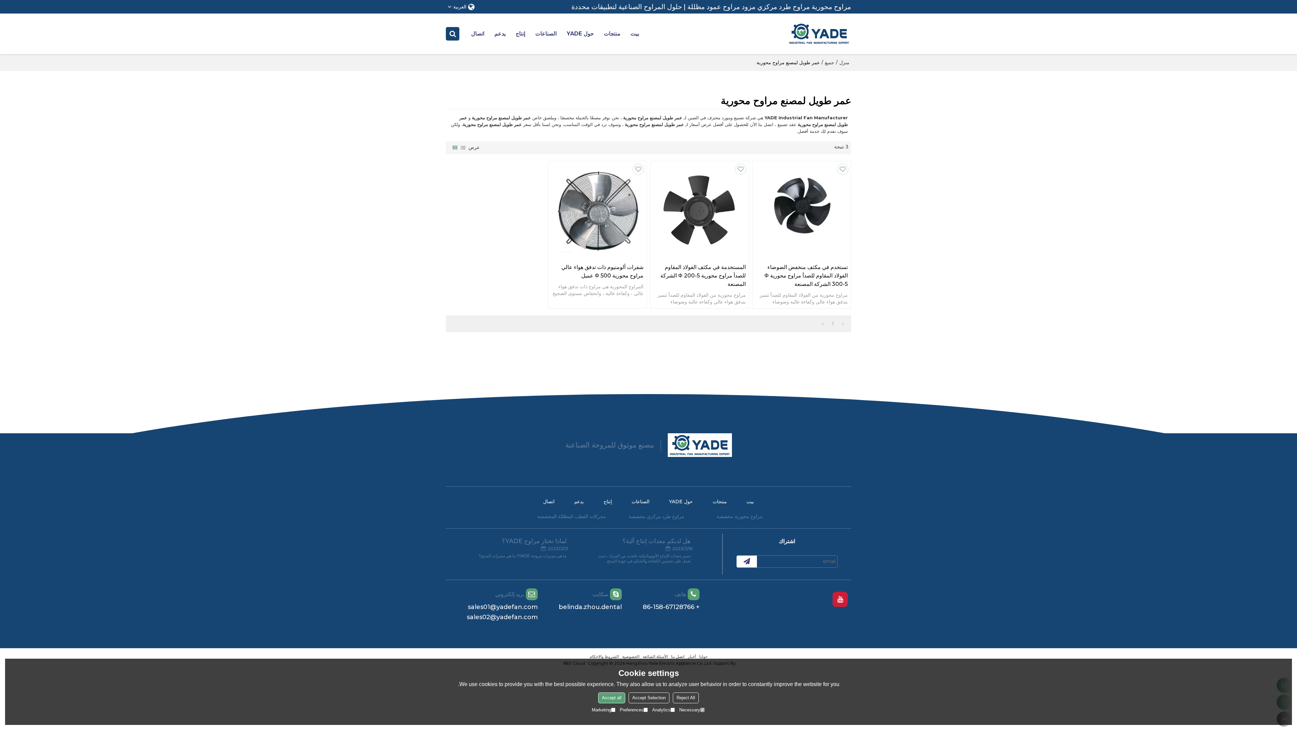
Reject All (686, 697)
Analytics (661, 709)
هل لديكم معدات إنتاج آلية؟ (656, 541)
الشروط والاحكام (604, 656)
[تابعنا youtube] (840, 599)
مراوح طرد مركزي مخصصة (656, 516)
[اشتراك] (747, 561)
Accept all (611, 697)
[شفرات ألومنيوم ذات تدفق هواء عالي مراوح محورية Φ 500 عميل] (598, 210)
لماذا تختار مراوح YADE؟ (534, 541)
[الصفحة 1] (843, 324)
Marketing (601, 709)
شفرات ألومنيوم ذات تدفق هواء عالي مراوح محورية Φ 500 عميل (602, 271)
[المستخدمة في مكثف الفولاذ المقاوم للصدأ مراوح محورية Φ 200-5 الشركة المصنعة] (700, 210)
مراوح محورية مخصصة (740, 516)
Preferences (631, 709)
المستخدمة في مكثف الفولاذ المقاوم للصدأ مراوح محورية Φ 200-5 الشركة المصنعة (703, 275)
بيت (635, 33)
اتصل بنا (677, 656)
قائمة (463, 147)
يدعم (500, 33)
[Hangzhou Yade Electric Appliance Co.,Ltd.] (819, 34)
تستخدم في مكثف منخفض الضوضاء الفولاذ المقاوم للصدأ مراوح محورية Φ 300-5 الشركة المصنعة (806, 275)
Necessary (689, 709)
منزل (844, 62)
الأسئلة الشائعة (655, 656)
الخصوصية (630, 656)
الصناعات (546, 33)
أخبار (692, 656)
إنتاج (520, 33)
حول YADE (580, 33)
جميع (829, 62)
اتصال (477, 33)
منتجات (612, 33)
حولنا (703, 656)
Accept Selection (649, 697)
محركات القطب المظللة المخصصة (571, 516)
